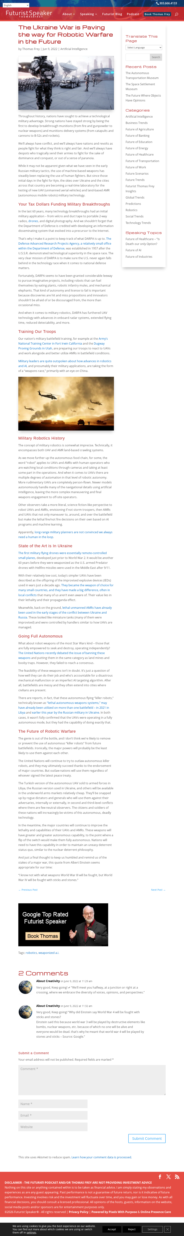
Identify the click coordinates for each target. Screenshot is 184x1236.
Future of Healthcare (140, 154)
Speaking (87, 14)
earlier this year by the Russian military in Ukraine (65, 712)
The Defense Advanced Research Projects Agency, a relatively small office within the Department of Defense (64, 243)
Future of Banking (138, 136)
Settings (152, 1229)
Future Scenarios (137, 174)
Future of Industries (139, 257)
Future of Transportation (142, 161)
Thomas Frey (31, 49)
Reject (131, 1229)
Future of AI (133, 250)
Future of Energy (137, 148)
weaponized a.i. (48, 953)
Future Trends (135, 180)
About (67, 14)
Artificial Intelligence (74, 49)
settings (31, 1232)
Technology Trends (138, 223)
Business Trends (137, 123)
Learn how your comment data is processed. (102, 1157)
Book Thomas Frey (157, 14)
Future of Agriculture (140, 129)
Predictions (133, 204)
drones (33, 221)
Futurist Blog (112, 14)
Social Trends (135, 216)
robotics (31, 953)
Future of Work (136, 167)
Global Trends (135, 197)
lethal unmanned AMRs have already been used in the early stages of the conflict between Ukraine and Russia (65, 612)
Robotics (131, 210)
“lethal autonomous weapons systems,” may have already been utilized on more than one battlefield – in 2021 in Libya (63, 707)
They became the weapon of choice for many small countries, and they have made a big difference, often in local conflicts (66, 590)
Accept (112, 1229)
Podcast (133, 14)
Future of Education (139, 142)
